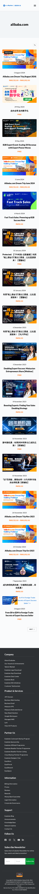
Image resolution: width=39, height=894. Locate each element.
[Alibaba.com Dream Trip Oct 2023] (19, 534)
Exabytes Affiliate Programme (15, 745)
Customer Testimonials (12, 686)
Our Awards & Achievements (14, 663)
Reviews (7, 790)
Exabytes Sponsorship (12, 742)
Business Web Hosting (12, 700)
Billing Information (11, 784)
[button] (35, 5)
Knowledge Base (10, 822)
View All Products (11, 726)
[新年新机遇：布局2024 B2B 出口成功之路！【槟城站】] (19, 426)
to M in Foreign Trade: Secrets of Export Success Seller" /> (27, 600)
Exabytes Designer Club (12, 758)
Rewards (7, 793)
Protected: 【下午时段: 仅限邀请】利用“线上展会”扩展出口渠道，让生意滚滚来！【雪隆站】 (19, 257)
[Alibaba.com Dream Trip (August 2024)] (19, 59)
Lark (6, 722)
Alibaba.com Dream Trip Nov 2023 (19, 516)
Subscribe (30, 861)
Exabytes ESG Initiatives (12, 683)
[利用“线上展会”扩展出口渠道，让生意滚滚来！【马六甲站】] (19, 314)
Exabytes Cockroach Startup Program (17, 739)
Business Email (10, 703)
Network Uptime (10, 826)
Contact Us (8, 829)
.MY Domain (9, 697)
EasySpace (8, 771)
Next (31, 629)
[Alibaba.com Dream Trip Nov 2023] (19, 500)
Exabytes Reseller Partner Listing (16, 751)
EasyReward (9, 768)
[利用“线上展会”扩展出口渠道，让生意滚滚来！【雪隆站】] (19, 277)
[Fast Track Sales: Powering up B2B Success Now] (19, 201)
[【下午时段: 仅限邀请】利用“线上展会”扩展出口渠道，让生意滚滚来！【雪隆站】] (19, 238)
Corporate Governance (12, 803)
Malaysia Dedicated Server (13, 710)
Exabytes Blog (9, 816)
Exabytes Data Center (12, 676)
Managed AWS (9, 719)
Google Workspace (11, 716)
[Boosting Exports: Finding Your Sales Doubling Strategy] (19, 388)
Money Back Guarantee (12, 797)
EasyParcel (8, 764)
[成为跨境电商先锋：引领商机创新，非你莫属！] (19, 568)
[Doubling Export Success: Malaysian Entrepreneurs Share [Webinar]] (19, 351)
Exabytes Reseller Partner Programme (17, 748)
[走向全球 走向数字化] (19, 94)
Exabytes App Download (13, 673)
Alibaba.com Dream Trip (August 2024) (19, 76)
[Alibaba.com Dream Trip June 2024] (19, 165)
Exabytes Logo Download (13, 670)
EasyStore (8, 761)
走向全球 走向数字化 (19, 111)
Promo (7, 787)
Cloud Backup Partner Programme (16, 755)
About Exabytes (10, 660)
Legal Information (10, 800)
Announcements (10, 819)
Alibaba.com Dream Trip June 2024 (19, 183)
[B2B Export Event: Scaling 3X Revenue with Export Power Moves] (19, 128)
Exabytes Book (9, 680)
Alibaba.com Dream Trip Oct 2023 (19, 551)
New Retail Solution (11, 713)
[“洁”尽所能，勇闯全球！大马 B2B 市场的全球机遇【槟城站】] (19, 463)
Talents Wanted (10, 667)
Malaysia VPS (9, 706)
